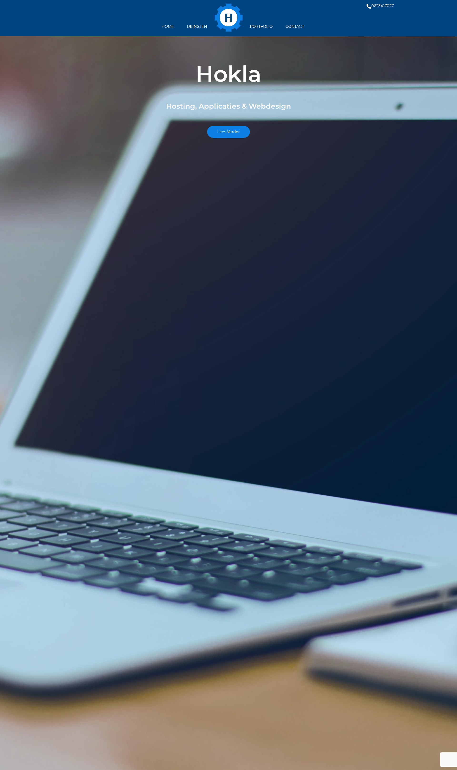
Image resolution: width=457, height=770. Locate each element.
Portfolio (261, 26)
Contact (294, 26)
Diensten (197, 26)
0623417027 (382, 6)
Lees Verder (228, 132)
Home (168, 26)
